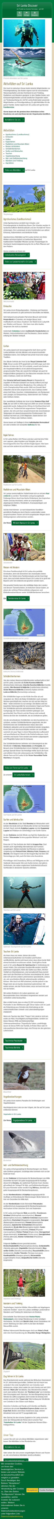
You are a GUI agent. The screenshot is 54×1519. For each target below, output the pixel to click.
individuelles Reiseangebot (15, 255)
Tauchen (9, 153)
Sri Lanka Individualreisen (14, 1460)
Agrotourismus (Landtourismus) (17, 135)
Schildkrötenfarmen (13, 149)
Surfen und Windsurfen (14, 151)
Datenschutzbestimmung (12, 1516)
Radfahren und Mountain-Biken (17, 144)
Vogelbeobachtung (13, 156)
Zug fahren (10, 163)
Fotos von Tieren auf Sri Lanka (16, 767)
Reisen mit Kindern (13, 146)
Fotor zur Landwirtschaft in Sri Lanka (19, 261)
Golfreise (31, 425)
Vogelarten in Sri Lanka (12, 1114)
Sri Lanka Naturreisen (22, 774)
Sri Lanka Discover (7, 8)
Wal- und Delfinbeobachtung (16, 158)
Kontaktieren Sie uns (12, 119)
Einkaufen (9, 137)
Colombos (16, 331)
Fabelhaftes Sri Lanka (12, 1422)
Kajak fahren (10, 142)
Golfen (8, 139)
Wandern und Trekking (14, 161)
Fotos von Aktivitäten (13, 170)
